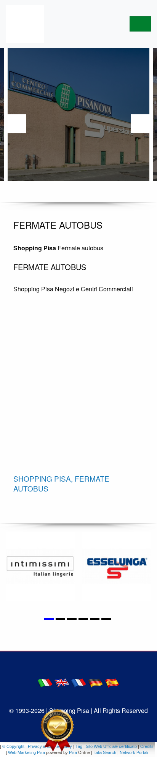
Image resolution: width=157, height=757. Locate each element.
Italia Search (104, 752)
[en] (61, 682)
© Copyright (13, 746)
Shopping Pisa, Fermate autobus (61, 483)
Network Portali (134, 752)
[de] (95, 682)
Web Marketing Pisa (26, 752)
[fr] (78, 682)
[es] (112, 682)
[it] (45, 682)
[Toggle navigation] (140, 24)
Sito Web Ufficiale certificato (111, 746)
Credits (147, 746)
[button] (50, 614)
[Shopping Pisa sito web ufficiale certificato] (57, 730)
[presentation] (16, 123)
